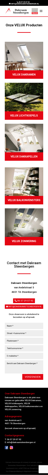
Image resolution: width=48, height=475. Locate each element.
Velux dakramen (24, 74)
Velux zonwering (24, 241)
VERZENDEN (33, 376)
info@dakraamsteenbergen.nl (25, 307)
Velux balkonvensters (24, 200)
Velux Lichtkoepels (24, 115)
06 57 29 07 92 (25, 300)
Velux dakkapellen (24, 156)
